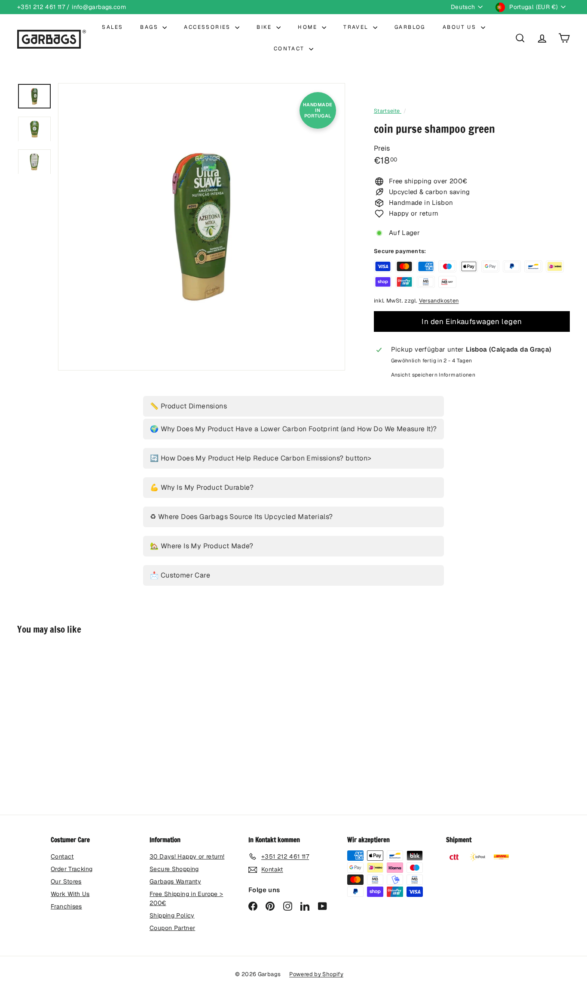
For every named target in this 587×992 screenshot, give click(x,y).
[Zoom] (201, 226)
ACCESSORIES (208, 27)
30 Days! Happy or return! (187, 856)
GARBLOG (409, 27)
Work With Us (70, 894)
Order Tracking (71, 869)
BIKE (265, 27)
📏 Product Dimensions (188, 406)
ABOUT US (461, 27)
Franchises (66, 906)
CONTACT (290, 48)
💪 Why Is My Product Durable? (202, 487)
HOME (309, 27)
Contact (62, 856)
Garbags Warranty (175, 881)
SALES (112, 27)
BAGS (150, 27)
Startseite (387, 110)
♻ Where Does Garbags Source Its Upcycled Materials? (241, 516)
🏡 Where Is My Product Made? (202, 545)
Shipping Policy (172, 915)
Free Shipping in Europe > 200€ (186, 898)
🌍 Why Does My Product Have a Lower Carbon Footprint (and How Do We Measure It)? (293, 428)
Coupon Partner (172, 928)
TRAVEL (357, 27)
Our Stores (66, 881)
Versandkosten (439, 300)
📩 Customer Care (180, 575)
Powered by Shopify (316, 974)
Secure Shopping (174, 869)
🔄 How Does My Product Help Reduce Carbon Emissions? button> (261, 458)
